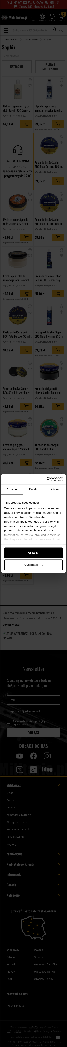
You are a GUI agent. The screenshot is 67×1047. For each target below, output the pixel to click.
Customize (31, 564)
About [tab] (55, 489)
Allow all (33, 552)
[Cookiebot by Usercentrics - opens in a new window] (47, 479)
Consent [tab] (12, 489)
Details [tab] (33, 489)
